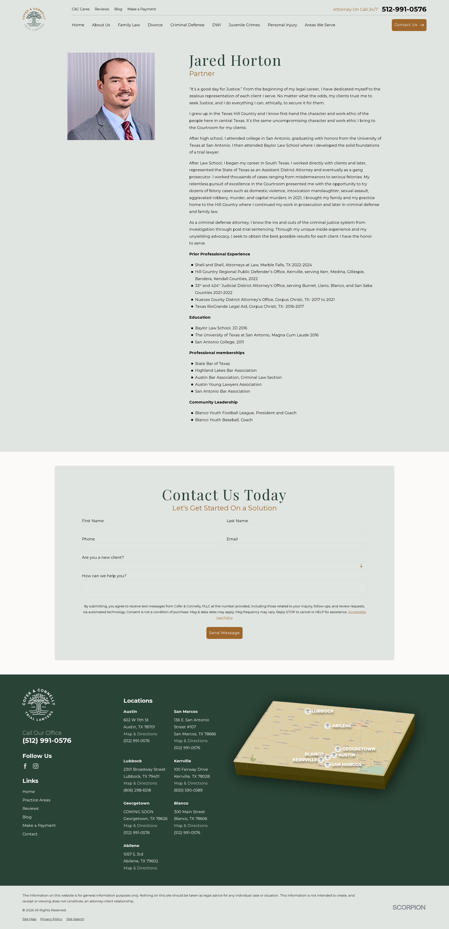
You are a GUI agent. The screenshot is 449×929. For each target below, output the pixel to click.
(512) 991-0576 (46, 740)
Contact (30, 834)
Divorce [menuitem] (155, 25)
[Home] (34, 19)
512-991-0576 (404, 9)
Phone (88, 539)
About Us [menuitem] (101, 25)
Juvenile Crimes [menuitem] (244, 25)
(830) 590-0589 (188, 790)
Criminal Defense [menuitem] (187, 25)
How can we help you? (104, 576)
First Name (93, 521)
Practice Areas (36, 800)
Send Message (224, 632)
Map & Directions (140, 734)
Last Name (237, 521)
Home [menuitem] (78, 25)
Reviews (102, 9)
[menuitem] (29, 919)
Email (232, 539)
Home (28, 791)
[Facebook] (25, 766)
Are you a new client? (103, 557)
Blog (118, 9)
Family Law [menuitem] (129, 25)
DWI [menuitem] (216, 25)
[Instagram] (35, 766)
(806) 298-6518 (137, 790)
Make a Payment (141, 9)
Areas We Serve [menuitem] (320, 25)
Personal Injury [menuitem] (282, 25)
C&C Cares (81, 9)
